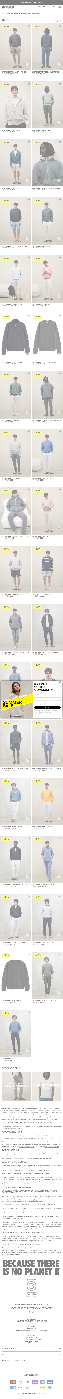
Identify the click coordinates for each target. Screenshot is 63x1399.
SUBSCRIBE (47, 707)
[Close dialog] (60, 682)
